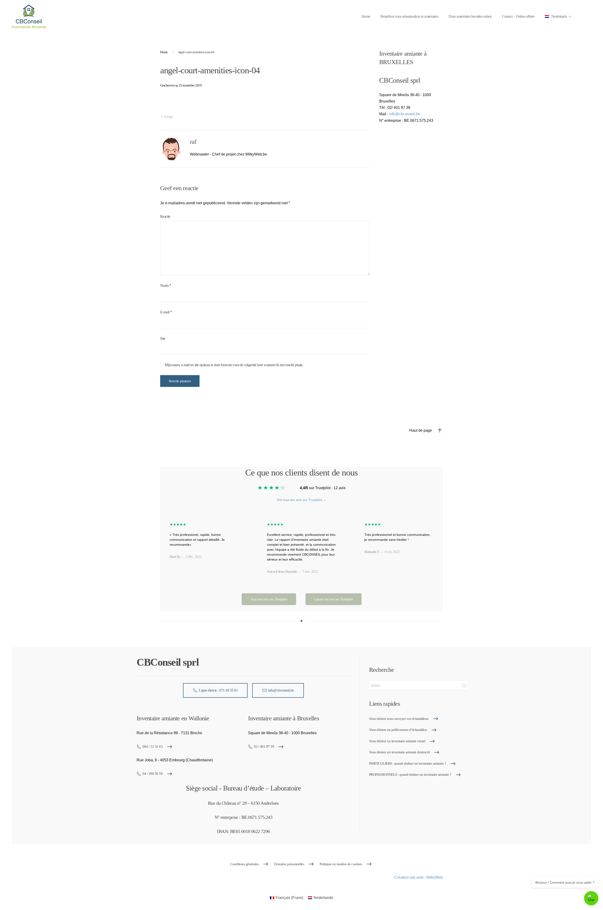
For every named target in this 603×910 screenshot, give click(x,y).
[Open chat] (591, 898)
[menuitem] (287, 897)
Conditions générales (244, 864)
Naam (165, 285)
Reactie (165, 216)
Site (162, 338)
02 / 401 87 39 (264, 746)
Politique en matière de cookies (341, 864)
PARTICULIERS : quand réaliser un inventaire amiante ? (407, 763)
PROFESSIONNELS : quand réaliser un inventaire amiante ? (410, 774)
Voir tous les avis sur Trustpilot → (301, 500)
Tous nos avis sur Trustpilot (268, 599)
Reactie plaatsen (180, 381)
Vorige (168, 117)
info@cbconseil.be (404, 114)
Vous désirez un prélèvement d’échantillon (398, 730)
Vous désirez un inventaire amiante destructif (399, 752)
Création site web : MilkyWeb (418, 877)
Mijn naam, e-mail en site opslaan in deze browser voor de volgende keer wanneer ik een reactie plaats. (233, 365)
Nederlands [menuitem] (323, 898)
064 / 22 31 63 (153, 746)
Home (366, 16)
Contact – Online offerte (518, 16)
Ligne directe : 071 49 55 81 (218, 690)
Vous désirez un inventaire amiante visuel (397, 741)
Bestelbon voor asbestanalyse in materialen (409, 16)
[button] (558, 16)
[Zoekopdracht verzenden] (464, 685)
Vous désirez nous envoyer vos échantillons (398, 719)
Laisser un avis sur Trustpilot (333, 599)
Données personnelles (289, 864)
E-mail (166, 312)
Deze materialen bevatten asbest (469, 16)
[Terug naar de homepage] (29, 16)
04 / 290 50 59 (153, 773)
